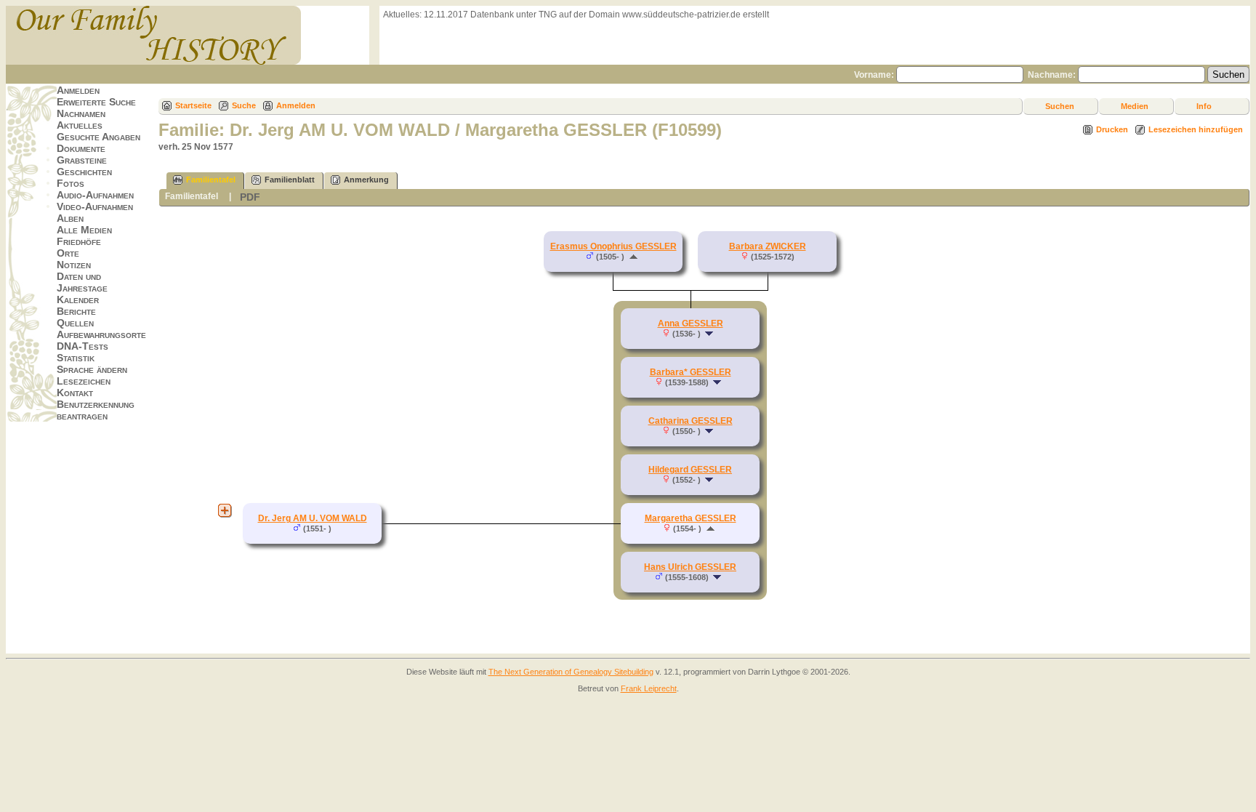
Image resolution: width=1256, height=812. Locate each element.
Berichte (76, 311)
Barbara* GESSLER (690, 372)
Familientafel (211, 179)
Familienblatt (290, 179)
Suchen (1059, 106)
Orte (68, 253)
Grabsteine (82, 160)
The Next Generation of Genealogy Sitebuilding (570, 671)
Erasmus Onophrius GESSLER (613, 246)
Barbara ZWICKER (767, 246)
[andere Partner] (224, 510)
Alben (70, 218)
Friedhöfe (79, 241)
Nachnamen (81, 113)
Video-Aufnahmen (95, 206)
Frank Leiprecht (649, 688)
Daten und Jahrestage (82, 282)
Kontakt (75, 392)
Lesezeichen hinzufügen (1195, 129)
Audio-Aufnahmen (95, 195)
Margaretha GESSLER (690, 518)
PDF (250, 197)
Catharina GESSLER (690, 421)
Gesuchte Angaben (98, 136)
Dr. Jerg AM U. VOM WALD (312, 518)
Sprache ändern (92, 369)
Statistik (75, 357)
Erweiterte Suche (96, 102)
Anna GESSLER (690, 323)
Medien (1134, 106)
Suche (244, 105)
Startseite (193, 105)
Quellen (75, 323)
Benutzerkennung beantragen (95, 410)
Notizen (74, 264)
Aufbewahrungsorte (101, 334)
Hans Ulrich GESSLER (690, 567)
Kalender (78, 299)
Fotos (70, 183)
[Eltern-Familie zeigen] (633, 257)
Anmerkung (366, 179)
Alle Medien (84, 230)
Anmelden (78, 90)
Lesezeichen (83, 381)
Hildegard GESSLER (690, 470)
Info (1204, 106)
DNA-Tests (82, 346)
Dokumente (81, 148)
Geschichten (84, 171)
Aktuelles (79, 125)
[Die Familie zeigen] (710, 334)
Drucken (1112, 129)
